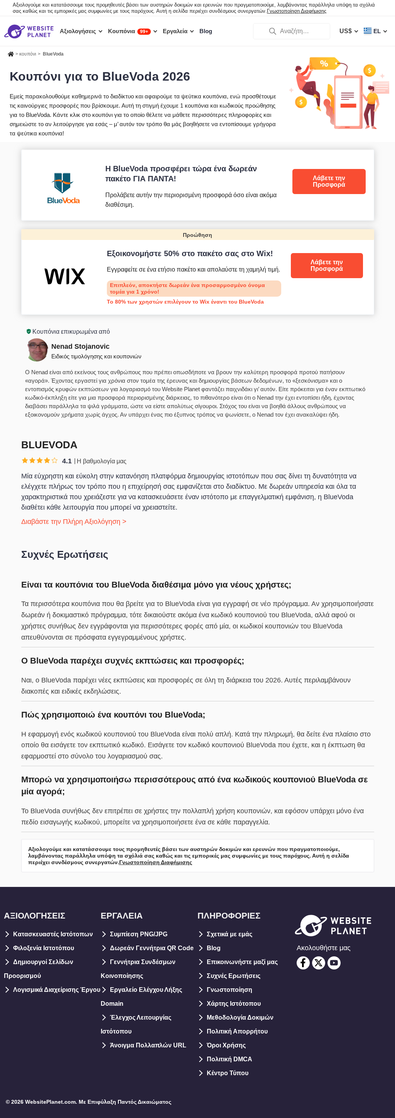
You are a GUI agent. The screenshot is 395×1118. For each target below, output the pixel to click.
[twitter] (318, 962)
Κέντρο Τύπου (227, 1073)
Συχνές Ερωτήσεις (233, 976)
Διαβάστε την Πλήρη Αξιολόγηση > (74, 521)
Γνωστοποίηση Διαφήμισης (296, 11)
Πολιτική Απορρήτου (237, 1031)
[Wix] (198, 271)
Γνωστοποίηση (229, 989)
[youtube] (334, 962)
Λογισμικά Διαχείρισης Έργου (56, 989)
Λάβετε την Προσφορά (329, 181)
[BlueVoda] (198, 185)
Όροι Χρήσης (226, 1045)
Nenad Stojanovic (80, 346)
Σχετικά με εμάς (229, 934)
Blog (214, 948)
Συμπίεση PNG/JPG (138, 934)
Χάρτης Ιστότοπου (234, 1003)
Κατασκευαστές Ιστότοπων (53, 934)
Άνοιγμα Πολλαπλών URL (148, 1045)
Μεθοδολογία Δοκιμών (240, 1017)
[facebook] (303, 962)
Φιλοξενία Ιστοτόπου (43, 948)
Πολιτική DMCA (229, 1059)
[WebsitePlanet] (11, 53)
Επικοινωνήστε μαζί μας (242, 962)
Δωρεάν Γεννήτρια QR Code (152, 948)
